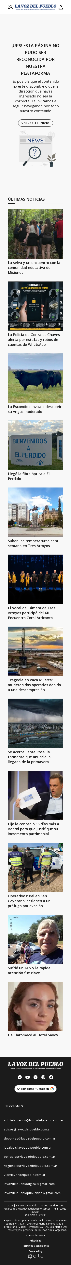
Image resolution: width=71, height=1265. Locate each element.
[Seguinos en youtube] (27, 1077)
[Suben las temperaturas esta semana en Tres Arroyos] (35, 512)
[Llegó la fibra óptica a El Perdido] (35, 445)
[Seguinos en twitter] (35, 1077)
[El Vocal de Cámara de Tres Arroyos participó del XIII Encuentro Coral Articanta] (35, 579)
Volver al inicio (35, 123)
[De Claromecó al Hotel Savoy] (35, 1006)
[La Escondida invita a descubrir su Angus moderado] (35, 378)
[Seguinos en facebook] (51, 1077)
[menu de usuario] (60, 7)
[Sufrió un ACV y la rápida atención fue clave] (35, 939)
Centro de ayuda (35, 1235)
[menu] (10, 7)
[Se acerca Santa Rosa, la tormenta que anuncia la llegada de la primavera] (35, 723)
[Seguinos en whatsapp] (20, 1077)
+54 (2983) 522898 (35, 1215)
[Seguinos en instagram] (43, 1077)
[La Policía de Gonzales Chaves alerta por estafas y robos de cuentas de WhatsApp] (35, 306)
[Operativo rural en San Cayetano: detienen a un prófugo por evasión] (35, 867)
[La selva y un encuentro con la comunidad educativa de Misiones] (35, 234)
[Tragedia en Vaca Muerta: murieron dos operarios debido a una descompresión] (35, 651)
